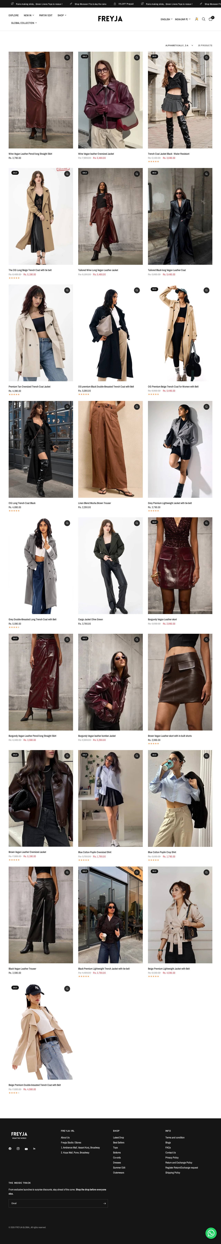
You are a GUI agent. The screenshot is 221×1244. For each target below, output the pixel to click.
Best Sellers (118, 1142)
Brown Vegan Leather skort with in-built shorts (170, 736)
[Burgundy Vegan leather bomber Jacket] (110, 682)
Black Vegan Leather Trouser (22, 968)
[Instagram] (20, 1148)
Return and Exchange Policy (178, 1162)
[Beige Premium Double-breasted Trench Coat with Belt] (41, 1031)
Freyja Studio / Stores (71, 1142)
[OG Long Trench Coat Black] (41, 449)
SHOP (116, 1131)
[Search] (203, 19)
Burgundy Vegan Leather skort (162, 619)
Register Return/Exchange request (181, 1167)
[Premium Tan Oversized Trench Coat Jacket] (41, 332)
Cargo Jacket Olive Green (90, 619)
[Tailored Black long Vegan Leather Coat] (180, 216)
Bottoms (117, 1152)
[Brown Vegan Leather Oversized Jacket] (41, 798)
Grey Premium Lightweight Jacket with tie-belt (170, 503)
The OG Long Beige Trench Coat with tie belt (30, 270)
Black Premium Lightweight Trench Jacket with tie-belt (104, 968)
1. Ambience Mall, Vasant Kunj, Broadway (80, 1147)
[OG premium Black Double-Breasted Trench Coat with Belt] (110, 332)
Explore (14, 15)
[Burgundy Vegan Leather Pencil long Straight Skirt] (41, 682)
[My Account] (196, 19)
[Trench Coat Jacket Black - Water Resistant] (180, 100)
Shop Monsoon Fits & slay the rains (32, 4)
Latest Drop (118, 1137)
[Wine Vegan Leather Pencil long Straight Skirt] (41, 100)
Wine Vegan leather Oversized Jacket (96, 154)
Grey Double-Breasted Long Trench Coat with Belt (32, 619)
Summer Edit (119, 1167)
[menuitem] (15, 15)
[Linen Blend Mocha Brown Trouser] (110, 449)
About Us (65, 1137)
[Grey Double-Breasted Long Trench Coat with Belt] (41, 565)
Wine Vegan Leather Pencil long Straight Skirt (30, 154)
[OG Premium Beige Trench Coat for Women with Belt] (180, 332)
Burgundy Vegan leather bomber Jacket (97, 736)
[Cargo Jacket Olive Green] (110, 565)
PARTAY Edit (45, 15)
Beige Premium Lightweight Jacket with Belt (169, 968)
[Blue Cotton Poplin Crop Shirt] (180, 798)
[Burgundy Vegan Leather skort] (180, 565)
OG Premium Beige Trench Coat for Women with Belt (173, 386)
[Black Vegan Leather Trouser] (41, 915)
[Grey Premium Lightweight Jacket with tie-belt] (180, 449)
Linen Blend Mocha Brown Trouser (94, 503)
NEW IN (27, 15)
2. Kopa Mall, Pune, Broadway (75, 1152)
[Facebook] (12, 1148)
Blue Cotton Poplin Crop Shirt (162, 852)
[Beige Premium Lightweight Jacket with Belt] (180, 915)
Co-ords (117, 1157)
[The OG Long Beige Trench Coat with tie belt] (41, 216)
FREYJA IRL (68, 1131)
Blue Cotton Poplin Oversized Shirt (94, 852)
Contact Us (170, 1152)
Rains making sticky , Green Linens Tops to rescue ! (111, 4)
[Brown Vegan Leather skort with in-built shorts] (180, 682)
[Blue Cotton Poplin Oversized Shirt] (110, 798)
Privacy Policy (172, 1157)
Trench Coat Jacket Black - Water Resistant (168, 154)
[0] (209, 19)
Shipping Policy (172, 1172)
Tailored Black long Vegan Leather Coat (167, 270)
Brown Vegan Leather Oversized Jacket (27, 852)
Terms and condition (175, 1137)
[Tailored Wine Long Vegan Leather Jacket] (110, 216)
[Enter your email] (104, 1203)
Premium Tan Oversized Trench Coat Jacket (29, 386)
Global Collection (22, 23)
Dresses (117, 1162)
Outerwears (118, 1172)
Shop (61, 15)
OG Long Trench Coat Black (22, 503)
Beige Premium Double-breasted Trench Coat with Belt (35, 1085)
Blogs (168, 1142)
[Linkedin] (37, 1148)
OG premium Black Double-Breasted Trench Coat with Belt (106, 386)
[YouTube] (28, 1149)
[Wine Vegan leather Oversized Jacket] (110, 100)
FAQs (168, 1147)
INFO (168, 1131)
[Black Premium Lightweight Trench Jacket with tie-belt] (110, 915)
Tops (115, 1147)
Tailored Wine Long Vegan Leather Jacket (98, 270)
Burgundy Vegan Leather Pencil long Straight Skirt (32, 736)
